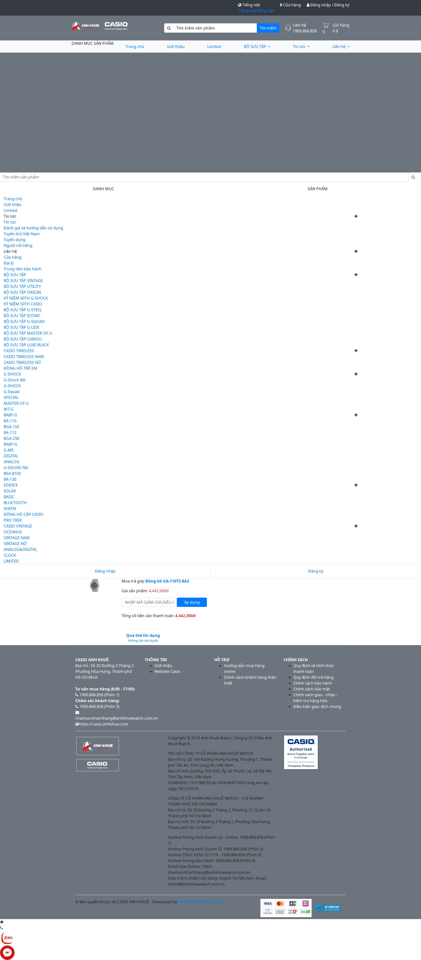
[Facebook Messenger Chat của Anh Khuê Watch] (7, 952)
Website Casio (167, 671)
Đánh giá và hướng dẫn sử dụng (33, 228)
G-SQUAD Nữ (16, 467)
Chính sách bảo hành (312, 683)
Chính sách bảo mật (311, 689)
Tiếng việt (265, 10)
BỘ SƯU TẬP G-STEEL (23, 309)
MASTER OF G (16, 403)
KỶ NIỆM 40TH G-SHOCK (26, 298)
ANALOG (11, 461)
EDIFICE (11, 485)
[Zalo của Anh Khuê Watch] (7, 937)
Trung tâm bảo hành (22, 269)
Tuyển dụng (14, 239)
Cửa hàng (291, 5)
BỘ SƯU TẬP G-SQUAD (24, 321)
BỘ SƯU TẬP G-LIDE (21, 327)
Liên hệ (339, 46)
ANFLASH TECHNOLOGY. (200, 901)
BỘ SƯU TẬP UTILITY (22, 286)
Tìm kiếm (268, 28)
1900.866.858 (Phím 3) (98, 706)
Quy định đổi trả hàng (313, 677)
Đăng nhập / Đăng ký (329, 5)
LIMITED (11, 561)
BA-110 (10, 421)
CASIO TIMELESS (19, 350)
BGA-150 (11, 426)
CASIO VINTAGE (18, 526)
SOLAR (10, 491)
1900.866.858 (305, 31)
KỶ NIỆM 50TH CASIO (23, 304)
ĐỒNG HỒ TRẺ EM (20, 368)
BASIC (9, 496)
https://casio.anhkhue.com (103, 724)
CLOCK (10, 555)
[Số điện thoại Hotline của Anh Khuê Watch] (1, 928)
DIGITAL (11, 456)
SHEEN (10, 508)
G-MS (9, 450)
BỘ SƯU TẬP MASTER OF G (28, 333)
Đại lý (9, 263)
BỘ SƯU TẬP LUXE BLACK (26, 345)
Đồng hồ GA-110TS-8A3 (167, 581)
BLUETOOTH (15, 502)
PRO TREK (13, 520)
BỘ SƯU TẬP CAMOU (23, 339)
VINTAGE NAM (17, 537)
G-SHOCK (12, 374)
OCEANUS (13, 532)
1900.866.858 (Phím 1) (98, 694)
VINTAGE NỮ (15, 543)
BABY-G (10, 415)
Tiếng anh (247, 10)
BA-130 (10, 479)
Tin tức (299, 46)
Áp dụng (192, 602)
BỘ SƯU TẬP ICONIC (22, 315)
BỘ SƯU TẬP (255, 46)
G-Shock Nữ (15, 380)
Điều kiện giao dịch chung (317, 706)
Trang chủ (134, 46)
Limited (214, 46)
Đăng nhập (105, 571)
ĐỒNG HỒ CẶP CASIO (23, 514)
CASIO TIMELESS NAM (24, 356)
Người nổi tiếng (18, 245)
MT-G (8, 409)
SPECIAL (11, 397)
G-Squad (11, 391)
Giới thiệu (176, 46)
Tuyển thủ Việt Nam (22, 233)
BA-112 (10, 432)
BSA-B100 (12, 473)
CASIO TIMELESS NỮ (22, 362)
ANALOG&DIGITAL (20, 549)
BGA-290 (11, 438)
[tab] (142, 637)
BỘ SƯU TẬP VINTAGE (23, 280)
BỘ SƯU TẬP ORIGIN (22, 292)
